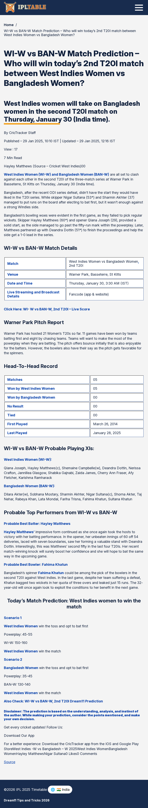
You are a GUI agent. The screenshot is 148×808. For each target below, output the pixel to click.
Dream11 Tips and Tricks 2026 (27, 800)
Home (9, 25)
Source (9, 762)
